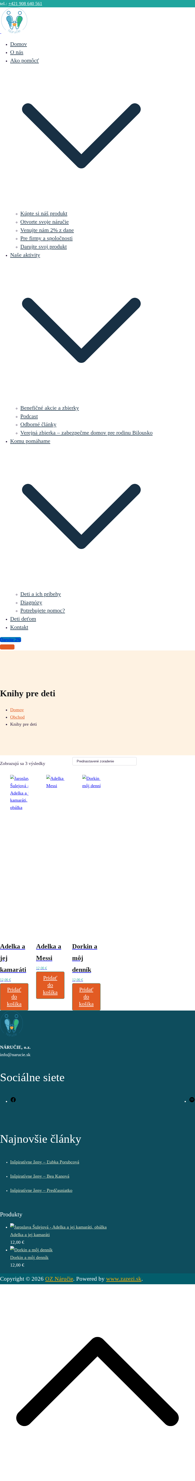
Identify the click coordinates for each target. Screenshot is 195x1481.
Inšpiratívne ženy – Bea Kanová (39, 1176)
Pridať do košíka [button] (14, 996)
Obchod (7, 646)
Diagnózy (31, 602)
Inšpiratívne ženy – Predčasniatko (41, 1190)
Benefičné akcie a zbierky (49, 408)
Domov (18, 44)
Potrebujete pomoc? (42, 610)
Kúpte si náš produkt (43, 213)
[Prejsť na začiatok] (97, 1477)
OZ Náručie (59, 1278)
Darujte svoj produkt (43, 247)
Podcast (29, 416)
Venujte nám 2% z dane (47, 230)
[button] (81, 205)
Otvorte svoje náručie (44, 222)
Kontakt (19, 627)
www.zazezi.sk (123, 1278)
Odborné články (38, 424)
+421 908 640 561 (25, 3)
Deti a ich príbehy (40, 594)
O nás (16, 52)
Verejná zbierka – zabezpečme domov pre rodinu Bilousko (86, 433)
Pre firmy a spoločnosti (46, 238)
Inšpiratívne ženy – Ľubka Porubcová (44, 1161)
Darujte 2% (10, 639)
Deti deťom (23, 619)
